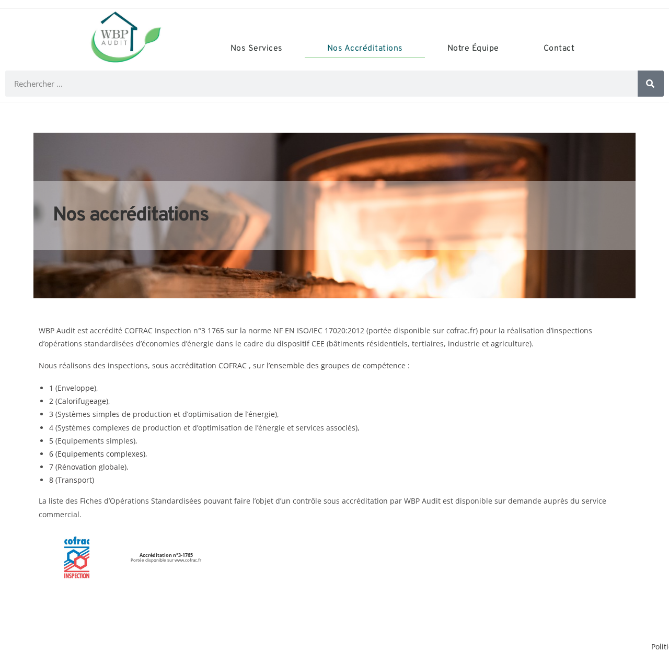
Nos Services (256, 48)
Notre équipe (473, 48)
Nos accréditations (365, 48)
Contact (559, 48)
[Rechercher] (651, 84)
